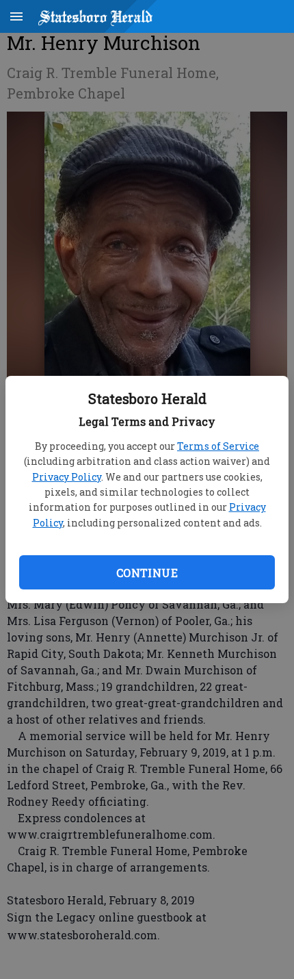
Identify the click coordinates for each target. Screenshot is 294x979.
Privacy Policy (66, 476)
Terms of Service (218, 446)
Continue (147, 572)
